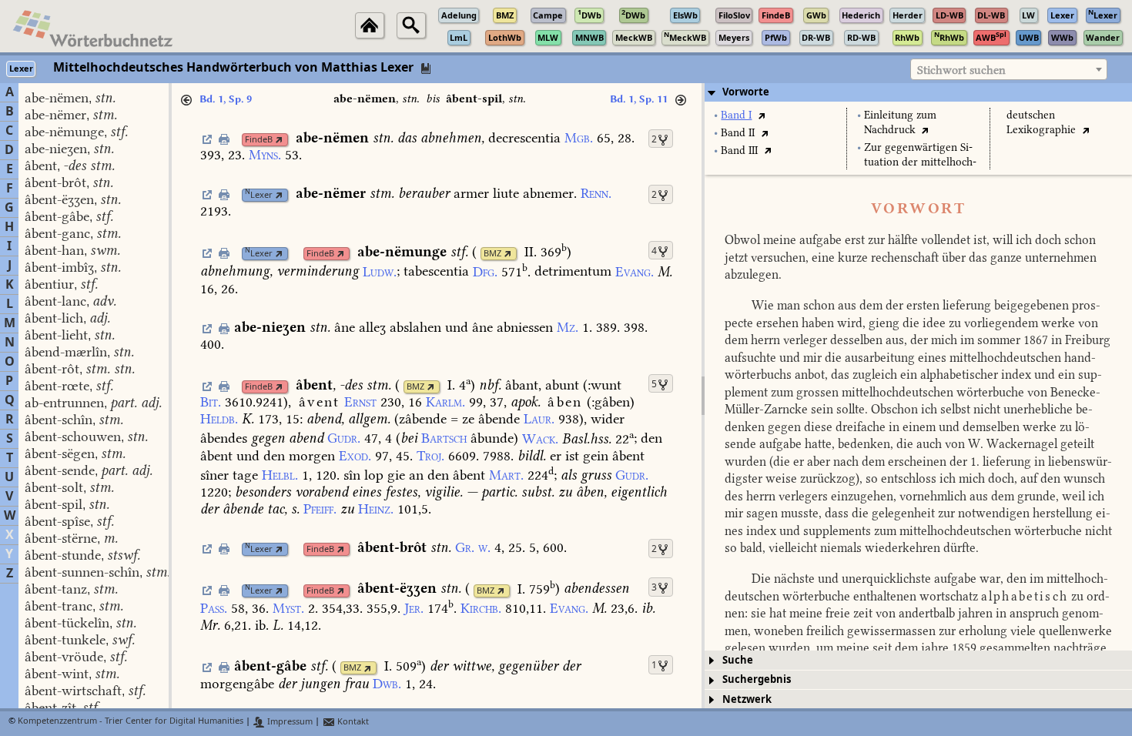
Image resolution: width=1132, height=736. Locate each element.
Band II (738, 132)
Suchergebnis (756, 679)
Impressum (289, 722)
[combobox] (1008, 69)
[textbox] (1009, 70)
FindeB (259, 140)
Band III (739, 150)
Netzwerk (747, 699)
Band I (736, 115)
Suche (737, 660)
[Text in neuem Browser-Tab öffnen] (761, 115)
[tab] (918, 92)
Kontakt (352, 722)
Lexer (259, 195)
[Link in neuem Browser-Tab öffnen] (279, 140)
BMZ (492, 253)
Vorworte (745, 92)
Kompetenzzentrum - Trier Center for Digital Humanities (130, 722)
